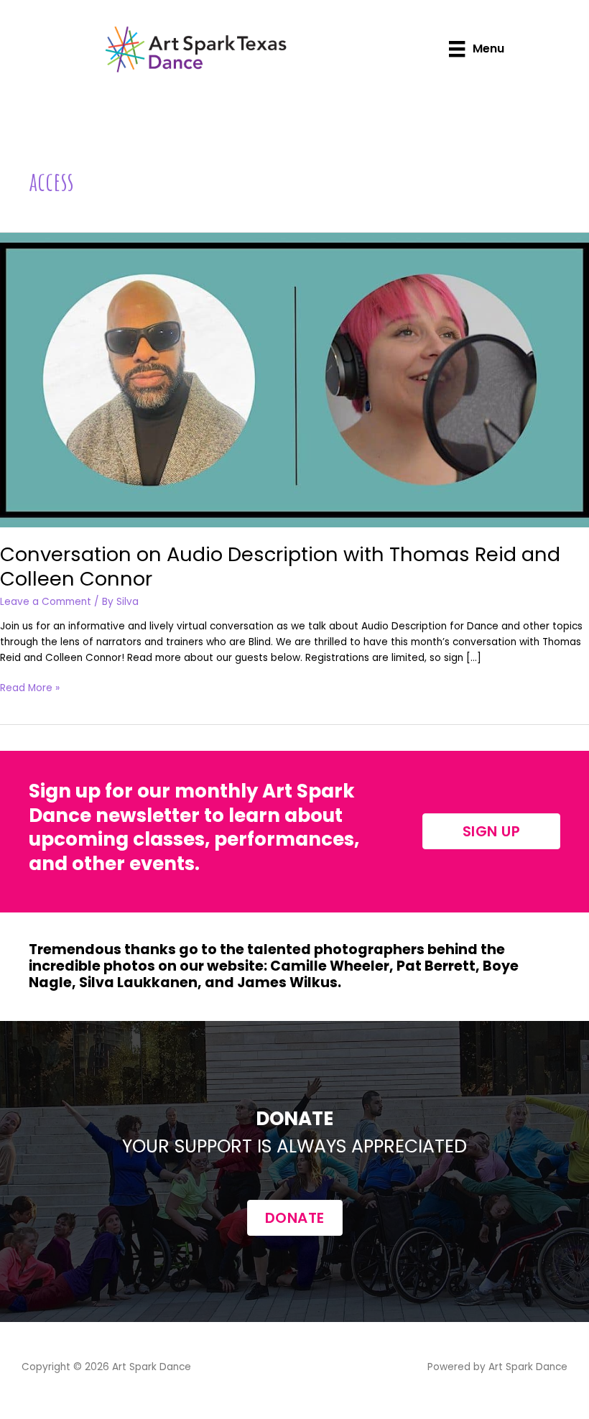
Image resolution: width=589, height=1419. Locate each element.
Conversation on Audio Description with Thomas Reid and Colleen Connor (280, 566)
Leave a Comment (45, 602)
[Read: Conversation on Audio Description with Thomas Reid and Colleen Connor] (294, 380)
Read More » (30, 688)
